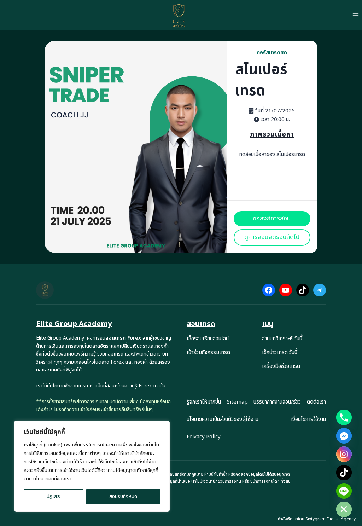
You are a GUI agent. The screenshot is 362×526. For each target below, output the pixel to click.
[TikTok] (344, 472)
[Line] (344, 491)
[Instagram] (344, 454)
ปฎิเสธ (53, 496)
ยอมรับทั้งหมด (123, 496)
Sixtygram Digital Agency (330, 519)
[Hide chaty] (344, 509)
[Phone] (344, 417)
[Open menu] (355, 15)
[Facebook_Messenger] (344, 436)
